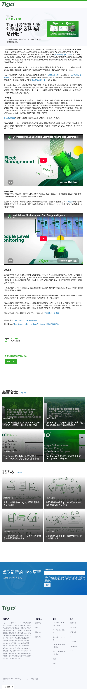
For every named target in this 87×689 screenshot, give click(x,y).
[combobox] (8, 687)
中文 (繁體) (6, 687)
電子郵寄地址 (48, 569)
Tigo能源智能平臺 (38, 80)
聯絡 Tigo (10, 362)
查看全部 (23, 393)
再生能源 (69, 202)
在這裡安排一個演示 (51, 313)
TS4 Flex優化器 (53, 75)
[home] (8, 4)
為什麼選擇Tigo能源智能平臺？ (27, 320)
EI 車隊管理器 (9, 118)
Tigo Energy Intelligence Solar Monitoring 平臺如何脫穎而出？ (37, 324)
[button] (83, 4)
